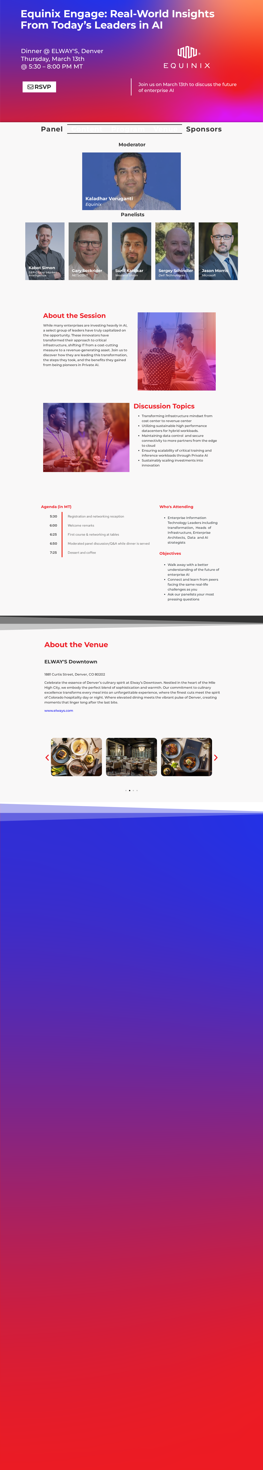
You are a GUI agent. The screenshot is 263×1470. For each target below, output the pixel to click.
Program (128, 129)
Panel (52, 129)
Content (87, 129)
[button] (47, 758)
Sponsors (204, 129)
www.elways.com (58, 711)
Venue (165, 129)
